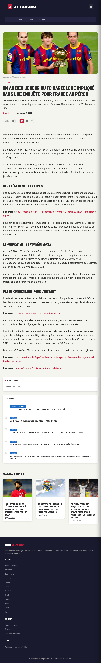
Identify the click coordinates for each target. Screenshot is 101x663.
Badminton (9, 574)
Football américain (12, 565)
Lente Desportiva (25, 6)
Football (7, 83)
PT (32, 121)
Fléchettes (9, 599)
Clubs (32, 20)
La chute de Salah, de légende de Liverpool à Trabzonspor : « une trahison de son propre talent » (46, 433)
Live (11, 20)
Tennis (8, 612)
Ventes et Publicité (12, 634)
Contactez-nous (11, 625)
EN (13, 121)
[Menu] (91, 6)
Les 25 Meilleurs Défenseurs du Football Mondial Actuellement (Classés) (37, 409)
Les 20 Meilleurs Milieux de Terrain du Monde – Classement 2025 (33, 421)
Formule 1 (9, 608)
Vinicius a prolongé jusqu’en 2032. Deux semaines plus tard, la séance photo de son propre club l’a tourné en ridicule (51, 457)
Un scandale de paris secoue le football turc (38, 313)
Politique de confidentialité (16, 647)
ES (17, 121)
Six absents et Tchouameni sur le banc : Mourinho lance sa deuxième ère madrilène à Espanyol (44, 444)
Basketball (9, 582)
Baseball (8, 578)
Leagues (21, 20)
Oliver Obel (7, 113)
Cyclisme (8, 595)
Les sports (21, 406)
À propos (8, 629)
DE (27, 121)
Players (43, 20)
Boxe (7, 586)
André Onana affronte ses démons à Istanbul (39, 368)
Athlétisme (9, 570)
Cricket (8, 591)
